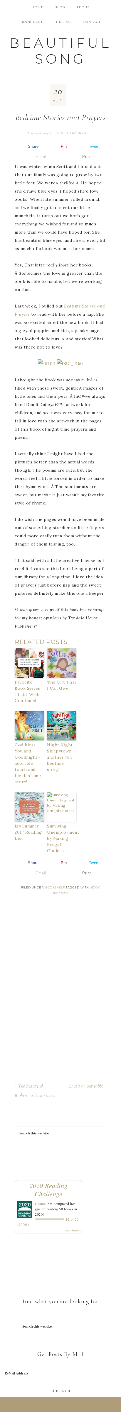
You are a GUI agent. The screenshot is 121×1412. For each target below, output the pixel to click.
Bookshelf (55, 887)
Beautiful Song (60, 51)
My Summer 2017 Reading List (28, 832)
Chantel (41, 1203)
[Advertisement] (60, 992)
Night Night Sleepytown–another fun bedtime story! (60, 757)
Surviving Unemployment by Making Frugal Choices (61, 838)
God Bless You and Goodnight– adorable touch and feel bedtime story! (28, 763)
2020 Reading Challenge (49, 1189)
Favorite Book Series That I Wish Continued (27, 691)
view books (72, 1230)
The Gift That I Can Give (61, 685)
